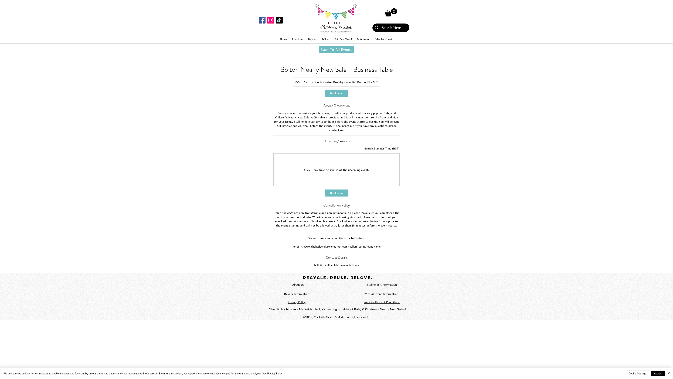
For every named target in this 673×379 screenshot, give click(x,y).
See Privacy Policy (272, 373)
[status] (382, 148)
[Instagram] (270, 20)
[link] (336, 93)
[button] (391, 12)
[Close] (669, 373)
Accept (658, 373)
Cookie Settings (637, 373)
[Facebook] (262, 20)
